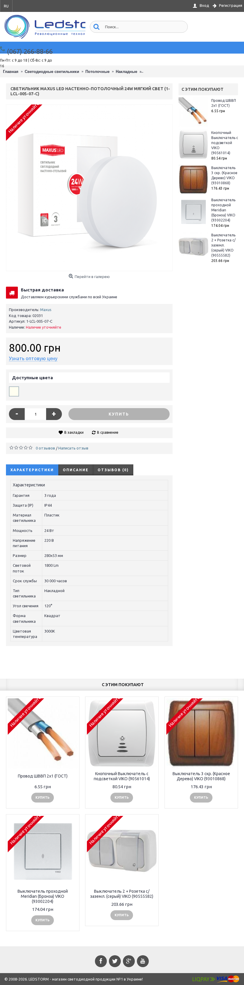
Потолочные (97, 71)
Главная (10, 71)
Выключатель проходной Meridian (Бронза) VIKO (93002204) (223, 210)
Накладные (126, 71)
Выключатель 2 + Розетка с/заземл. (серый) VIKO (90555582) (223, 245)
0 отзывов (45, 448)
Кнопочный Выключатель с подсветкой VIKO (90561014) (224, 143)
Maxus (45, 309)
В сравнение (107, 432)
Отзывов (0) (113, 470)
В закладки (74, 432)
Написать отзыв (73, 448)
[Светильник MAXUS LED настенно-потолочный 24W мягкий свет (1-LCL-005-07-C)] (89, 187)
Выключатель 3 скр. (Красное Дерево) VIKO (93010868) (224, 175)
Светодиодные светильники (52, 71)
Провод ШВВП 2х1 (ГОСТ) (223, 103)
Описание (76, 470)
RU (6, 6)
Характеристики (32, 470)
